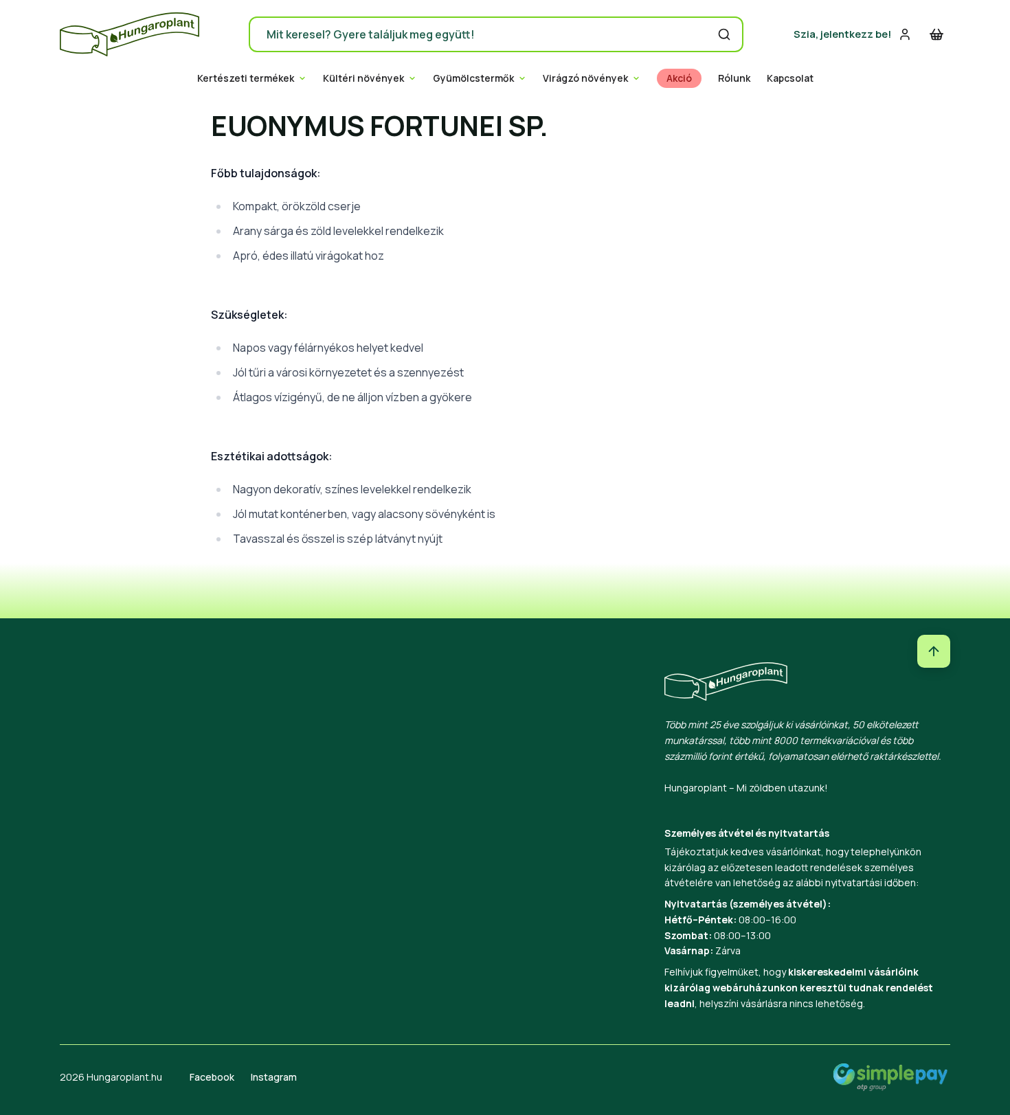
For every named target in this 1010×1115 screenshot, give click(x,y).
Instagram (274, 1076)
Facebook (212, 1076)
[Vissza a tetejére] (933, 651)
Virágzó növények (585, 78)
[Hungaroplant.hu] (129, 34)
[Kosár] (936, 34)
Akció (679, 78)
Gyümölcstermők (473, 78)
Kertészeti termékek (245, 78)
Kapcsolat (790, 78)
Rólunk (734, 78)
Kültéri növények (363, 78)
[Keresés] (724, 34)
